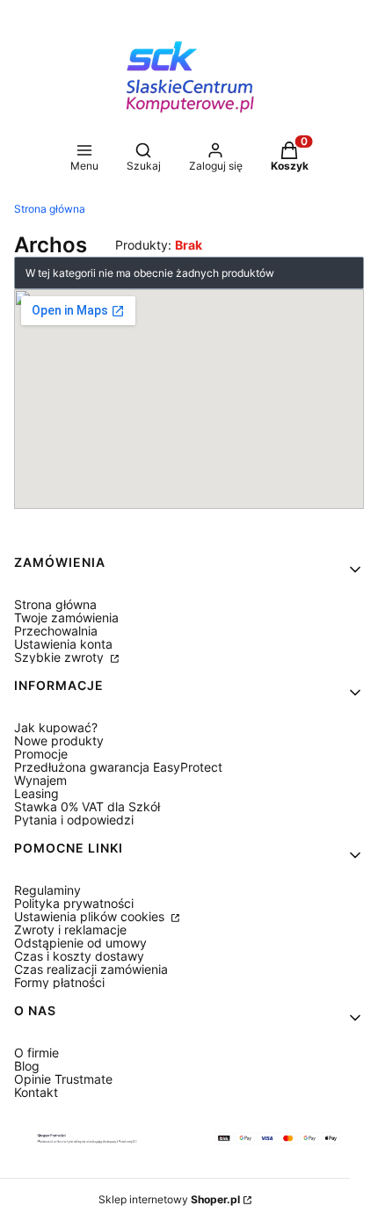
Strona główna (49, 208)
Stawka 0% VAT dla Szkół (87, 806)
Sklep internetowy (169, 1199)
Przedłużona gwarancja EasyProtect (118, 766)
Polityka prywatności (74, 903)
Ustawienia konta (63, 643)
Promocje (41, 753)
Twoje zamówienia (66, 617)
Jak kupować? (56, 727)
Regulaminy (47, 889)
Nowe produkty (59, 740)
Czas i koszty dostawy (79, 955)
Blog (27, 1065)
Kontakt (36, 1092)
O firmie (36, 1052)
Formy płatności (59, 982)
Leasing (36, 793)
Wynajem (40, 780)
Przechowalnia (56, 630)
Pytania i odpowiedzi (74, 819)
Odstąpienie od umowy (80, 942)
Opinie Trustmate (63, 1078)
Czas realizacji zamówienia (91, 969)
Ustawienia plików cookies (91, 916)
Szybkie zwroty (60, 657)
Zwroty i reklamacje (70, 929)
